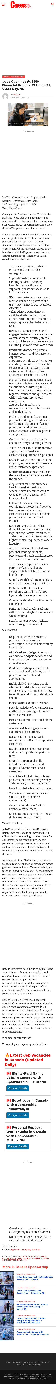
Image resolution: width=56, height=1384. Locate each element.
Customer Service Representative (32, 1256)
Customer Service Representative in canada (21, 1258)
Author (16, 94)
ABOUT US (20, 1365)
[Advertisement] (28, 40)
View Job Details (17, 1088)
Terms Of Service (34, 1365)
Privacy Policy (30, 1362)
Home (8, 1362)
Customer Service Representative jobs (25, 1259)
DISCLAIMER (17, 1362)
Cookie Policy (44, 1362)
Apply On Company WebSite (25, 1249)
